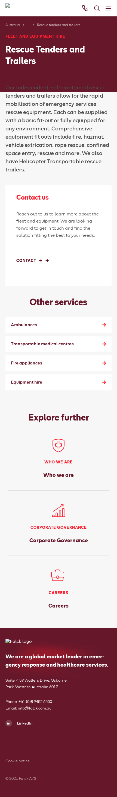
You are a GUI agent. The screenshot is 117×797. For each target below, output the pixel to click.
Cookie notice (17, 761)
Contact (26, 261)
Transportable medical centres (42, 344)
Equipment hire (26, 382)
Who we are (58, 475)
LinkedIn (24, 723)
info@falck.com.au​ (34, 708)
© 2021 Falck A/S (20, 779)
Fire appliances (26, 363)
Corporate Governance (58, 540)
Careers (58, 606)
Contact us (16, 75)
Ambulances (24, 325)
